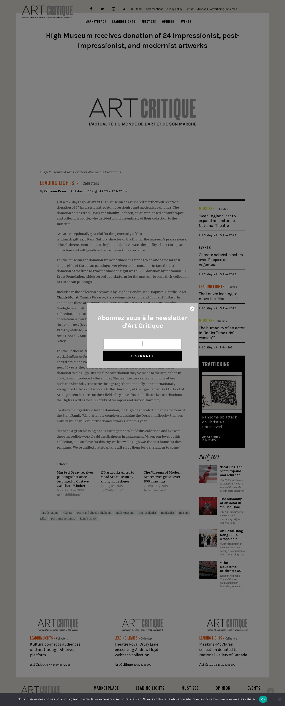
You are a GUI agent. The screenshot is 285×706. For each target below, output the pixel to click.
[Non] (279, 699)
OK (263, 699)
